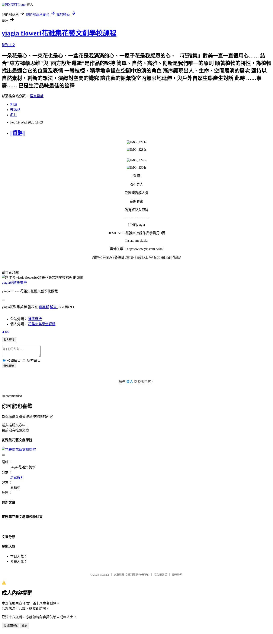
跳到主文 (8, 45)
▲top (5, 331)
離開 (24, 625)
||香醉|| (17, 133)
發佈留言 (9, 366)
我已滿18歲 (10, 625)
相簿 (13, 104)
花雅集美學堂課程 (41, 324)
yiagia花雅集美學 (14, 282)
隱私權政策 (160, 574)
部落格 (15, 110)
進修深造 (35, 319)
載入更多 (9, 339)
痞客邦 (44, 307)
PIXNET (104, 574)
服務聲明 (177, 574)
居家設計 (37, 96)
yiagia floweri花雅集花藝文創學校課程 (59, 33)
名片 (13, 115)
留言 (53, 307)
